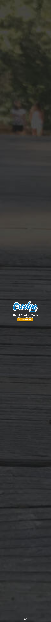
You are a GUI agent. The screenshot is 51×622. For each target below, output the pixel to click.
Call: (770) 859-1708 (25, 320)
